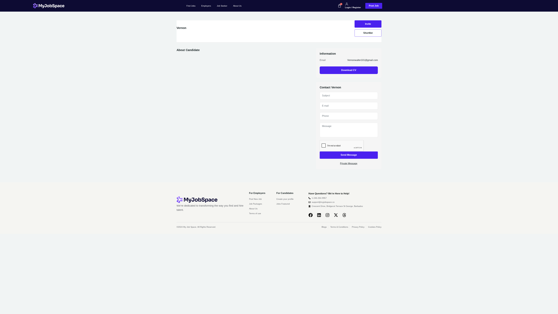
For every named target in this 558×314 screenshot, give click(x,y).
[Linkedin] (319, 215)
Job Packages (255, 204)
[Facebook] (310, 215)
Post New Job (255, 199)
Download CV (348, 70)
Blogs (324, 227)
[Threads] (344, 215)
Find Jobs (190, 6)
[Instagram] (327, 215)
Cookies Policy (374, 227)
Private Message (348, 163)
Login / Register (353, 7)
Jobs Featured (283, 204)
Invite (368, 24)
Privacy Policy (358, 227)
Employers (206, 6)
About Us (237, 6)
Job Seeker (222, 6)
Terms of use (255, 213)
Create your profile (285, 199)
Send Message (349, 155)
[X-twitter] (336, 215)
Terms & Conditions (339, 227)
